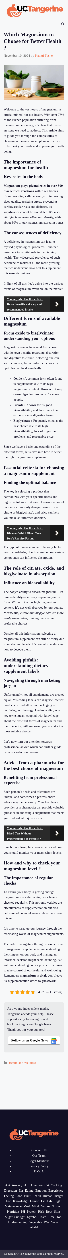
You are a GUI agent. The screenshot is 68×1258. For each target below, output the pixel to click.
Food (19, 1196)
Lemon (34, 1201)
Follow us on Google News (30, 1040)
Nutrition (13, 1211)
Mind (35, 1206)
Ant (7, 1185)
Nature (45, 1206)
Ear (21, 1190)
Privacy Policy (39, 1166)
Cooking (56, 1185)
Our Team (39, 1155)
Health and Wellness (22, 1063)
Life (50, 1201)
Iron (8, 1201)
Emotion (41, 1190)
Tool (59, 1217)
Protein (31, 1211)
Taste (42, 1217)
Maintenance (13, 1206)
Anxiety (17, 1185)
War (46, 1222)
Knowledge (20, 1201)
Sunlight (19, 1217)
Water (55, 1222)
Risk (41, 1211)
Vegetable (35, 1222)
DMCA (39, 1171)
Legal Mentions (39, 1161)
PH (23, 1211)
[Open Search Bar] (63, 24)
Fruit (27, 1196)
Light (57, 1201)
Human (47, 1196)
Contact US (39, 1150)
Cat (46, 1185)
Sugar (9, 1217)
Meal (26, 1206)
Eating (29, 1190)
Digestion (10, 1190)
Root (49, 1211)
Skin (57, 1211)
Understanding (17, 1222)
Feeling (9, 1196)
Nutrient (56, 1206)
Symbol (32, 1217)
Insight (58, 1196)
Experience (55, 1190)
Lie (43, 1201)
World (34, 1227)
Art (26, 1185)
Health (36, 1196)
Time (51, 1217)
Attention (36, 1185)
